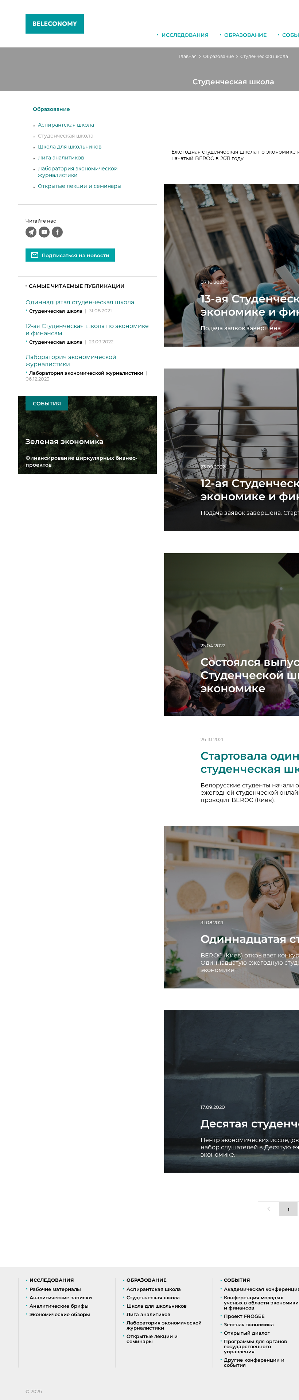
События (237, 1280)
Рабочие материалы (55, 1289)
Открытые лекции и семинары (79, 186)
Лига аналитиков (61, 158)
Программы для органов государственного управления (255, 1346)
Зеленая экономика (249, 1324)
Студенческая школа (65, 136)
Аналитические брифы (59, 1306)
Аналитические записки (61, 1297)
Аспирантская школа (66, 125)
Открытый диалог (247, 1333)
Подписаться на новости (75, 255)
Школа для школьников (70, 147)
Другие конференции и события (254, 1362)
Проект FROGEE (244, 1316)
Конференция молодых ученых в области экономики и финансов (261, 1303)
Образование (245, 35)
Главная (188, 56)
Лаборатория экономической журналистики (86, 373)
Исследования (185, 35)
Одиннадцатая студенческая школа (80, 302)
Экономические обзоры (60, 1314)
